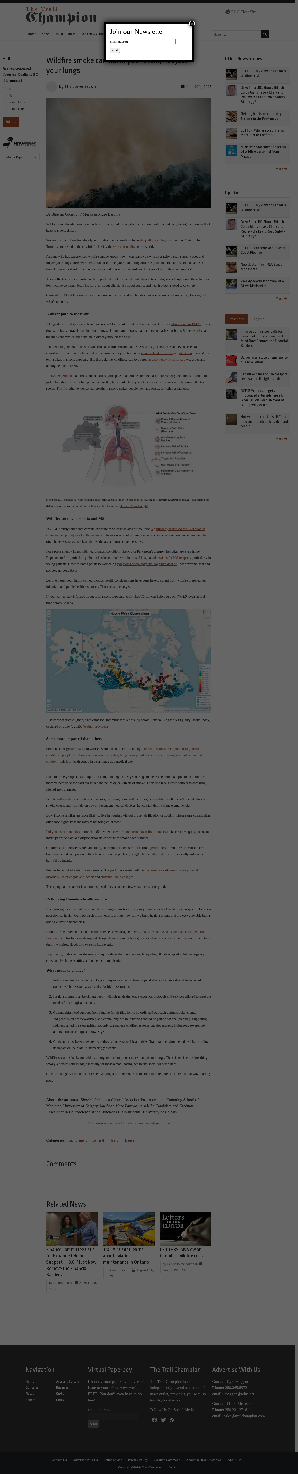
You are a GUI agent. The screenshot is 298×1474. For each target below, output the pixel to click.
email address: (119, 41)
